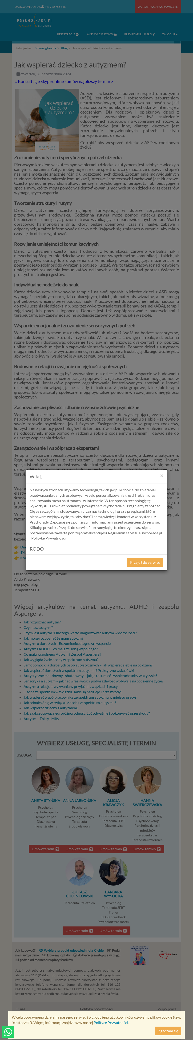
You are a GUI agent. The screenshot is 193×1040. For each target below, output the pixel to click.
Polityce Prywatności (111, 1022)
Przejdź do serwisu (145, 562)
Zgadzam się (168, 1030)
